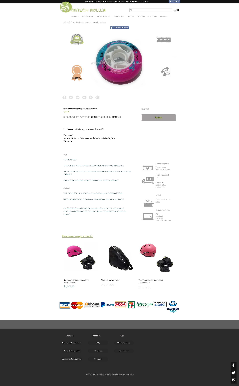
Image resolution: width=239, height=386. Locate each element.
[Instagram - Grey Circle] (97, 97)
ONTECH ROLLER (88, 10)
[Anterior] (60, 258)
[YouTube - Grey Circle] (84, 97)
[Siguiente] (179, 258)
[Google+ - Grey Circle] (77, 97)
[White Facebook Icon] (233, 365)
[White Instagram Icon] (233, 380)
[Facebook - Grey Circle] (64, 97)
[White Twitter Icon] (233, 372)
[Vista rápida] (82, 258)
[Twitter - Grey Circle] (71, 97)
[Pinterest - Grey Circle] (91, 97)
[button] (176, 10)
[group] (119, 265)
